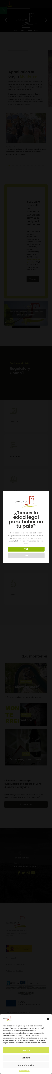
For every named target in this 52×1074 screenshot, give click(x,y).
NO (26, 555)
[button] (48, 1019)
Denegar (26, 1057)
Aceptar (26, 1050)
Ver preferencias (26, 1065)
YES (26, 549)
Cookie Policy (24, 1071)
